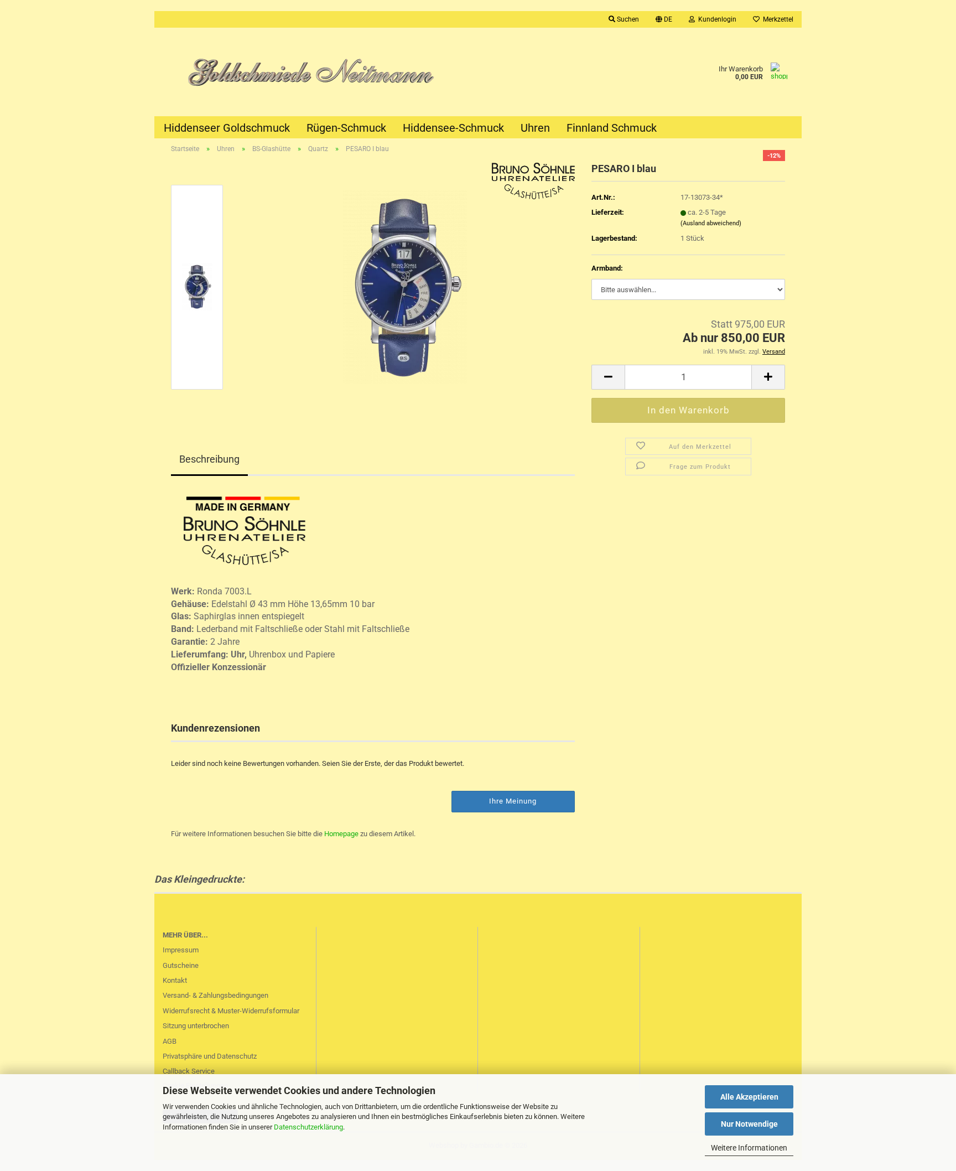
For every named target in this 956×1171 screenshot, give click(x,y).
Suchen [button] (627, 19)
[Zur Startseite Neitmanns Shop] (316, 72)
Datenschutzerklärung (308, 1127)
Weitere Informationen (749, 1147)
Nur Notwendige (749, 1124)
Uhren (535, 127)
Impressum (181, 950)
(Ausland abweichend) (710, 223)
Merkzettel (776, 19)
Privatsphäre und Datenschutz (210, 1056)
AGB (169, 1041)
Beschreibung (209, 459)
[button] (663, 19)
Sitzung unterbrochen (196, 1026)
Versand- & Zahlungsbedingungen (215, 995)
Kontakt (175, 980)
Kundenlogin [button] (715, 19)
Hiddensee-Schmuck (453, 127)
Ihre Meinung (513, 801)
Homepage (341, 834)
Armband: (607, 268)
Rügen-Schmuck (346, 127)
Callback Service (189, 1071)
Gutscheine (181, 965)
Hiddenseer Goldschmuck (227, 127)
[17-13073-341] (405, 286)
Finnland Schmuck (612, 127)
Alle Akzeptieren (749, 1096)
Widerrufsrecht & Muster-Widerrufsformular (231, 1011)
